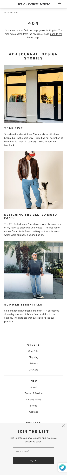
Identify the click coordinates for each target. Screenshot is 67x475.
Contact (33, 411)
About (33, 387)
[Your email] (33, 451)
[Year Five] (33, 94)
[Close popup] (63, 426)
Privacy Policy (33, 399)
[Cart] (59, 4)
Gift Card (33, 369)
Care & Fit (33, 351)
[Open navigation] (7, 4)
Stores (33, 405)
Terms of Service (33, 393)
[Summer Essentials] (33, 270)
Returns (33, 363)
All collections (11, 12)
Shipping (33, 357)
